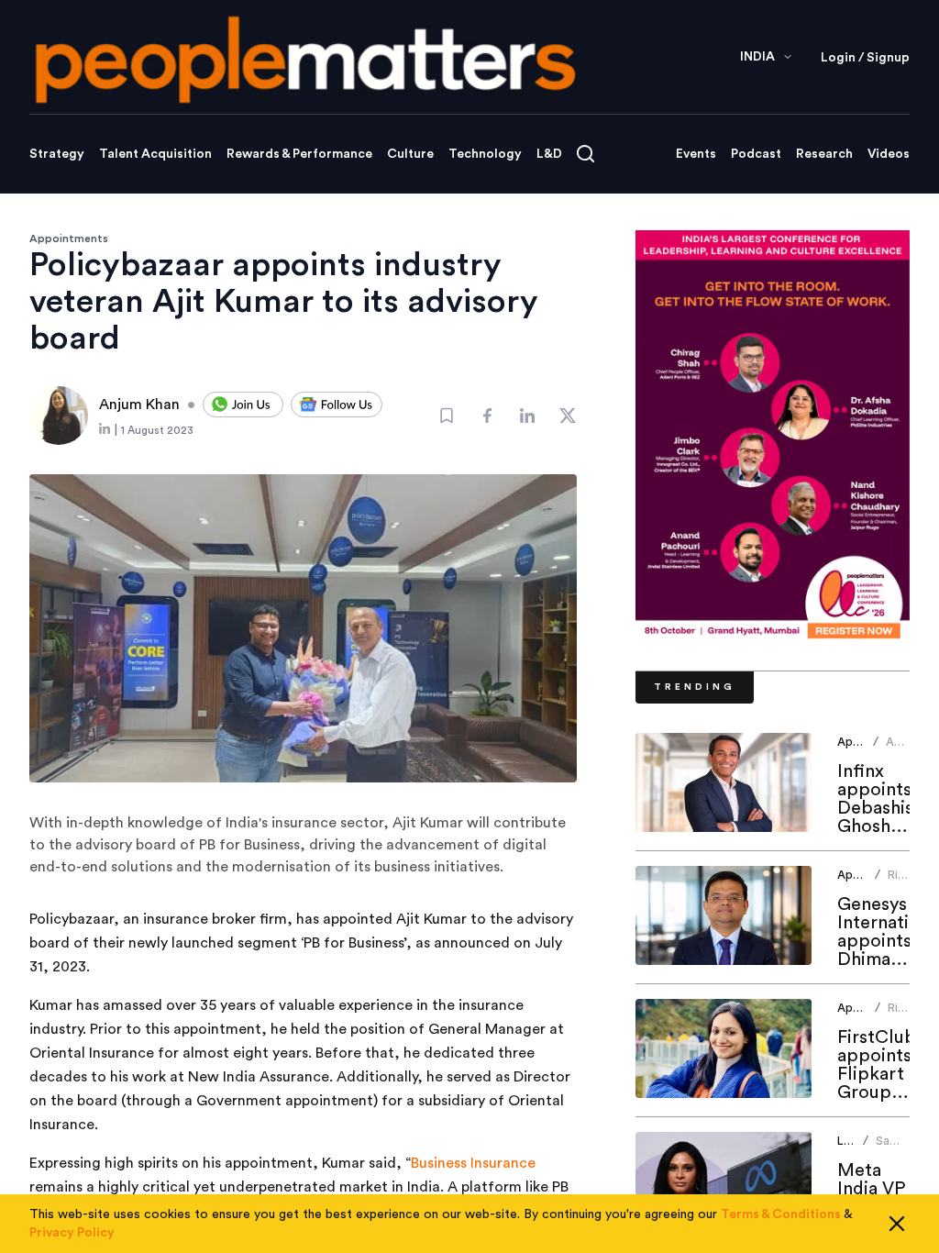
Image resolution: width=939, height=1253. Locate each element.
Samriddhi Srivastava (904, 1148)
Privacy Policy (72, 1232)
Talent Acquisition (155, 154)
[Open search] (585, 153)
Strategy (56, 154)
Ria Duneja (906, 882)
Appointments (68, 238)
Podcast (756, 154)
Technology (485, 154)
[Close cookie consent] (897, 1223)
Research (824, 154)
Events (696, 154)
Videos (888, 154)
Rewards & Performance (299, 154)
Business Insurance (473, 1163)
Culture (410, 154)
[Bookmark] (446, 415)
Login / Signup (865, 57)
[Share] (487, 415)
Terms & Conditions (781, 1214)
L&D (549, 154)
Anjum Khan (903, 749)
